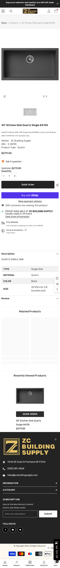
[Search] (11, 11)
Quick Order (27, 184)
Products (14, 23)
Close (58, 4)
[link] (15, 358)
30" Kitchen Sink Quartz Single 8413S (28, 422)
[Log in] (49, 11)
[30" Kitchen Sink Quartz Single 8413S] (30, 396)
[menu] (3, 11)
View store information (17, 217)
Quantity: (6, 171)
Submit (48, 513)
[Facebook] (5, 529)
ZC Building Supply (21, 140)
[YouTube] (20, 529)
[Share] (56, 185)
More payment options (30, 201)
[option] (30, 64)
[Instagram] (12, 529)
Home (4, 23)
